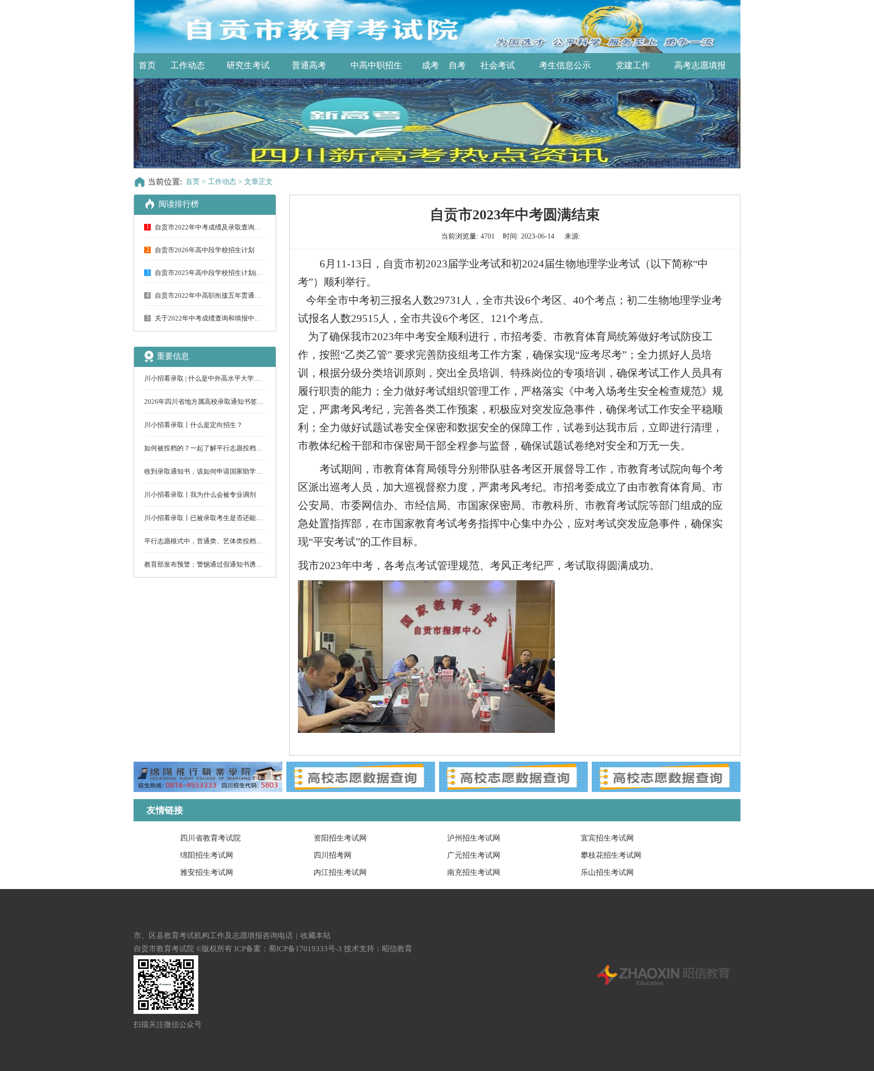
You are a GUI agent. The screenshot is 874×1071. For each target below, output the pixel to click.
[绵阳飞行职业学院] (208, 777)
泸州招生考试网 (473, 838)
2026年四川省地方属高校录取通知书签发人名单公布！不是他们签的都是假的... (258, 401)
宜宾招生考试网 (607, 838)
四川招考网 (333, 855)
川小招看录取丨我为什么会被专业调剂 (200, 494)
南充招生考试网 (473, 872)
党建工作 (633, 65)
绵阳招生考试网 (206, 855)
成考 (430, 65)
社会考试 (497, 65)
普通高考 (309, 65)
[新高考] (437, 123)
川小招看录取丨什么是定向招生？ (193, 425)
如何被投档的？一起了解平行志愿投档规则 (206, 448)
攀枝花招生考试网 (611, 855)
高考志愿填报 (700, 65)
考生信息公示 (565, 65)
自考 (457, 65)
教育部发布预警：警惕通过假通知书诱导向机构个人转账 (226, 564)
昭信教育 (397, 949)
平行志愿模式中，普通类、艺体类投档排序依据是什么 (223, 541)
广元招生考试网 (473, 855)
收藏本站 (315, 936)
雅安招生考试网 (206, 872)
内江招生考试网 (340, 872)
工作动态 (187, 65)
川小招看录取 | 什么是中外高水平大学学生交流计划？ (222, 378)
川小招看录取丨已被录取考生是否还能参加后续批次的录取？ (233, 518)
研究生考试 (248, 65)
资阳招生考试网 (340, 838)
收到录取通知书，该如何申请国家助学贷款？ (210, 471)
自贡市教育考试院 (164, 949)
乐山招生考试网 (607, 872)
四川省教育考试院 (210, 838)
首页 (147, 65)
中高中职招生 (376, 65)
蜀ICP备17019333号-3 (305, 949)
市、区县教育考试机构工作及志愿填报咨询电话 (213, 936)
